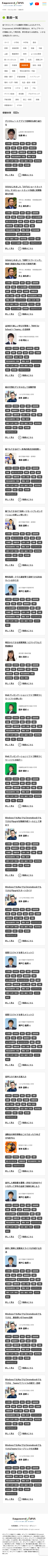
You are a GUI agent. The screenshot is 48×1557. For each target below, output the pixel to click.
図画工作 (39, 59)
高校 (34, 42)
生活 (29, 59)
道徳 (6, 65)
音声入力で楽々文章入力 (15, 1076)
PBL (34, 88)
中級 (40, 48)
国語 (22, 59)
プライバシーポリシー (28, 1526)
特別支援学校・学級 (27, 71)
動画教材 (15, 54)
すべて (6, 42)
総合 (26, 88)
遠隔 (17, 99)
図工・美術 (27, 99)
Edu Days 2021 (12, 10)
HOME (4, 10)
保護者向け (8, 105)
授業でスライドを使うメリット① (19, 952)
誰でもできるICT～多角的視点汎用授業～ (23, 449)
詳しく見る (9, 175)
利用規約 (14, 1526)
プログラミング (34, 94)
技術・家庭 (37, 65)
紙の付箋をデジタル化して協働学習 (20, 387)
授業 (6, 48)
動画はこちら (27, 175)
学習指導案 (21, 76)
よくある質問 (36, 54)
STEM (19, 105)
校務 (24, 48)
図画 (37, 99)
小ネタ (17, 88)
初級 (32, 48)
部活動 (21, 94)
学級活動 (7, 99)
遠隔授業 (15, 48)
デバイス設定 (9, 94)
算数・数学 (8, 76)
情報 (6, 71)
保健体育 (25, 65)
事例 (24, 54)
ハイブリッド (35, 76)
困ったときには (10, 59)
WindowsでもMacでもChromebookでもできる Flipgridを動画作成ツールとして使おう (23, 821)
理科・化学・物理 (11, 82)
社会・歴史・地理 (28, 82)
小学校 (16, 42)
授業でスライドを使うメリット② (19, 1014)
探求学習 (7, 88)
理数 (13, 71)
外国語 (14, 65)
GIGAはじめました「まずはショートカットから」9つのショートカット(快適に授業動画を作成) (23, 190)
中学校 (25, 42)
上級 (6, 54)
